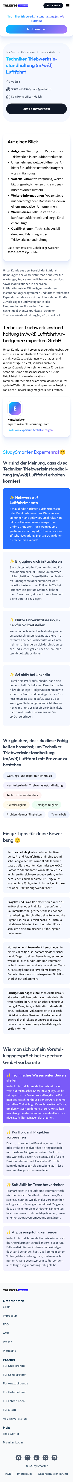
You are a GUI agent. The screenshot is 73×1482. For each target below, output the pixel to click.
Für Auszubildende (15, 1383)
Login (6, 1307)
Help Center (11, 1434)
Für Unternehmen (14, 1392)
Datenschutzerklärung (53, 1474)
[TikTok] (36, 1458)
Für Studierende (14, 1366)
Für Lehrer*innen (14, 1401)
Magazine (9, 1351)
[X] (45, 1458)
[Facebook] (19, 1458)
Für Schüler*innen (14, 1375)
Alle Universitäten (15, 1419)
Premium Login (13, 1442)
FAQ (6, 1324)
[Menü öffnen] (68, 5)
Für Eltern (9, 1410)
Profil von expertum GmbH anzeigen (30, 430)
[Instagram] (28, 1458)
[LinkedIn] (54, 1458)
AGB (6, 1333)
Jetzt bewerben (36, 29)
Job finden (53, 5)
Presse (7, 1342)
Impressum (10, 1316)
